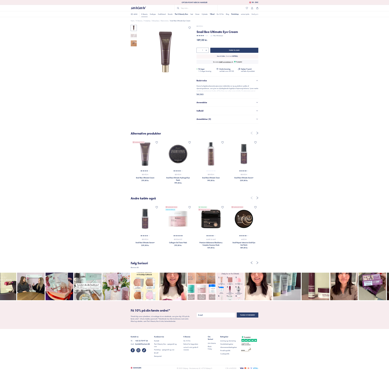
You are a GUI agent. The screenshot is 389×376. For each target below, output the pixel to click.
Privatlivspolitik (225, 350)
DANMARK (137, 368)
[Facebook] (133, 350)
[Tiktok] (144, 350)
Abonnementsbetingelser (228, 347)
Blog (227, 14)
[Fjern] (199, 50)
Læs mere (200, 94)
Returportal (158, 356)
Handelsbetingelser (226, 344)
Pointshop (235, 14)
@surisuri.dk (135, 267)
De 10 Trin (220, 14)
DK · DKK (255, 2)
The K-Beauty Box (181, 14)
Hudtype (153, 14)
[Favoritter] (190, 28)
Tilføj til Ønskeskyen (218, 35)
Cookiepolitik (224, 354)
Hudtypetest (256, 14)
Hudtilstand (162, 14)
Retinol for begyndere (190, 344)
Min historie (212, 343)
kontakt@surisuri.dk (142, 344)
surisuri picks (245, 14)
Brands (170, 14)
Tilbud (212, 14)
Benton (200, 26)
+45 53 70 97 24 (141, 341)
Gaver (197, 14)
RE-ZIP (156, 353)
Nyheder (205, 14)
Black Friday (210, 347)
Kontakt (156, 341)
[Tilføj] (207, 50)
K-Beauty (144, 14)
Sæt (191, 14)
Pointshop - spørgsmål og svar (164, 350)
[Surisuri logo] (138, 8)
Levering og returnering (228, 341)
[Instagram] (138, 350)
